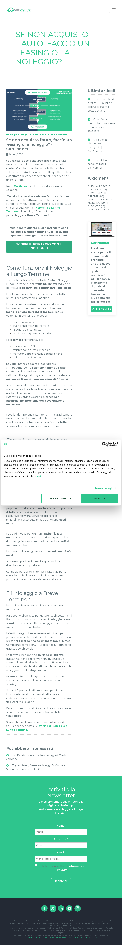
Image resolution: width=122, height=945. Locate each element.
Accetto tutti (99, 498)
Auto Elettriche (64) (101, 199)
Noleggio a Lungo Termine (22, 134)
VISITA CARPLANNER (102, 309)
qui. (39, 476)
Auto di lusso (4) (99, 209)
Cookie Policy (49, 937)
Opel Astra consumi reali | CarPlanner (97, 164)
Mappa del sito (91, 937)
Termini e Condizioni (76, 937)
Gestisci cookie (58, 498)
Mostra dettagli (103, 488)
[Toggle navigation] (113, 10)
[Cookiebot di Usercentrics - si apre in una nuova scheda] (104, 444)
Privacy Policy (60, 937)
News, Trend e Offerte (54, 134)
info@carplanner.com (33, 937)
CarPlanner (21, 186)
